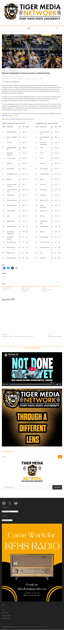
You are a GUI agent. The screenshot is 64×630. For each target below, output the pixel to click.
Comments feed (6, 615)
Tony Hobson (15, 115)
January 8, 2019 (20, 76)
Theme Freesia (23, 626)
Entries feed (5, 612)
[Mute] (57, 384)
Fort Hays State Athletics (8, 76)
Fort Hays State (27, 78)
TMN (42, 78)
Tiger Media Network (36, 78)
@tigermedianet (8, 451)
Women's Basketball (12, 70)
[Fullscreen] (60, 384)
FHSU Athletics (7, 78)
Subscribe (57, 487)
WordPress (30, 626)
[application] (32, 369)
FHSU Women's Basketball (17, 78)
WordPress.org (6, 618)
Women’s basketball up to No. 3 (10, 286)
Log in (3, 610)
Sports (4, 70)
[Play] (4, 384)
